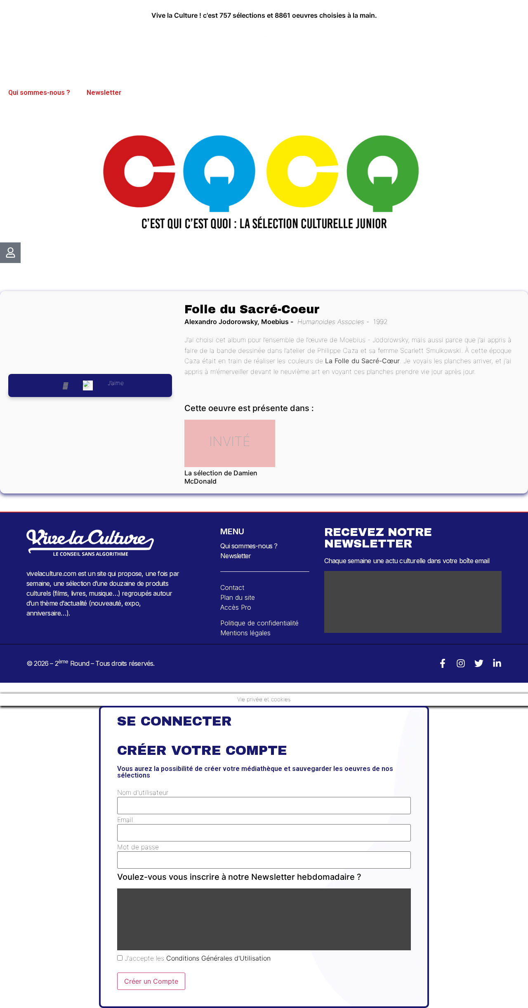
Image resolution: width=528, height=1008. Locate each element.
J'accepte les (197, 958)
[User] (10, 252)
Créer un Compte (151, 981)
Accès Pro (235, 607)
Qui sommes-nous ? (39, 92)
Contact (232, 587)
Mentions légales (245, 633)
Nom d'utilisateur (142, 792)
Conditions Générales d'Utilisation (218, 958)
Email (125, 819)
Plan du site (237, 597)
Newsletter (104, 92)
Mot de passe (138, 847)
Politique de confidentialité (259, 623)
